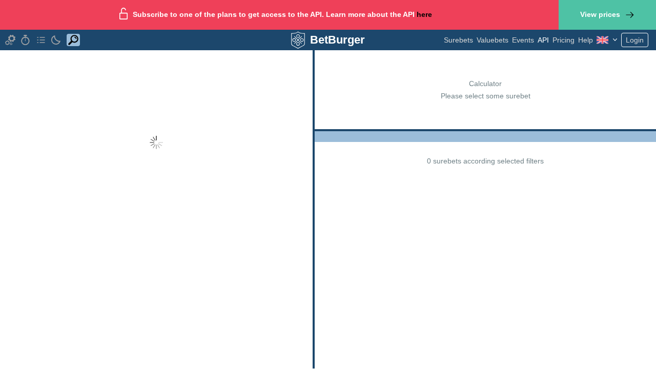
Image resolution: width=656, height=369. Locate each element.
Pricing (563, 40)
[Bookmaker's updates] (25, 40)
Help (585, 40)
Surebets (458, 40)
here (424, 14)
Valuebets (492, 40)
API (543, 40)
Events (523, 40)
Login (635, 40)
